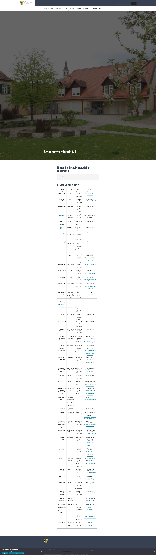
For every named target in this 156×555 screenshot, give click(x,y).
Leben (51, 8)
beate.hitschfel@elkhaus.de (90, 279)
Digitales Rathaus (96, 8)
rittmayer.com (90, 371)
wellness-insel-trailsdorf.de (90, 518)
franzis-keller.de (90, 386)
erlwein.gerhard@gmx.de (90, 384)
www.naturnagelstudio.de (90, 418)
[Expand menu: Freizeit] (60, 8)
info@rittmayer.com (90, 369)
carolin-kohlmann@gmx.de (90, 201)
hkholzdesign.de (90, 362)
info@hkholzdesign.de (90, 360)
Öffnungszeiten (41, 3)
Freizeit (58, 8)
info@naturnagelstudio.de (90, 417)
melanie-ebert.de (90, 426)
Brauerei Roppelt (62, 233)
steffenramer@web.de (90, 478)
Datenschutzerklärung (67, 551)
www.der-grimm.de (90, 502)
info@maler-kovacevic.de (90, 399)
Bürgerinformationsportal (83, 8)
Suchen (133, 3)
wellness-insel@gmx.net (90, 516)
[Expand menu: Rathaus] (48, 8)
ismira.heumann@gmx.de (90, 433)
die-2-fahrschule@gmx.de (90, 264)
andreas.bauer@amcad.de (90, 286)
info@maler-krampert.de (90, 409)
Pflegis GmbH (62, 458)
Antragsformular (63, 176)
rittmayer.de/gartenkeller (90, 472)
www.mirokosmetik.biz (90, 435)
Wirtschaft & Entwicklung (68, 8)
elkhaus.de (90, 281)
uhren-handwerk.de (90, 510)
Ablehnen (11, 553)
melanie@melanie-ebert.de (90, 424)
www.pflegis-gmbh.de (90, 463)
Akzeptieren (4, 553)
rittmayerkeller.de (90, 479)
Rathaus (46, 8)
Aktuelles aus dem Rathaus (51, 3)
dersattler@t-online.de (90, 493)
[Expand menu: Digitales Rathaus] (100, 8)
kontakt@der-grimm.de (90, 500)
